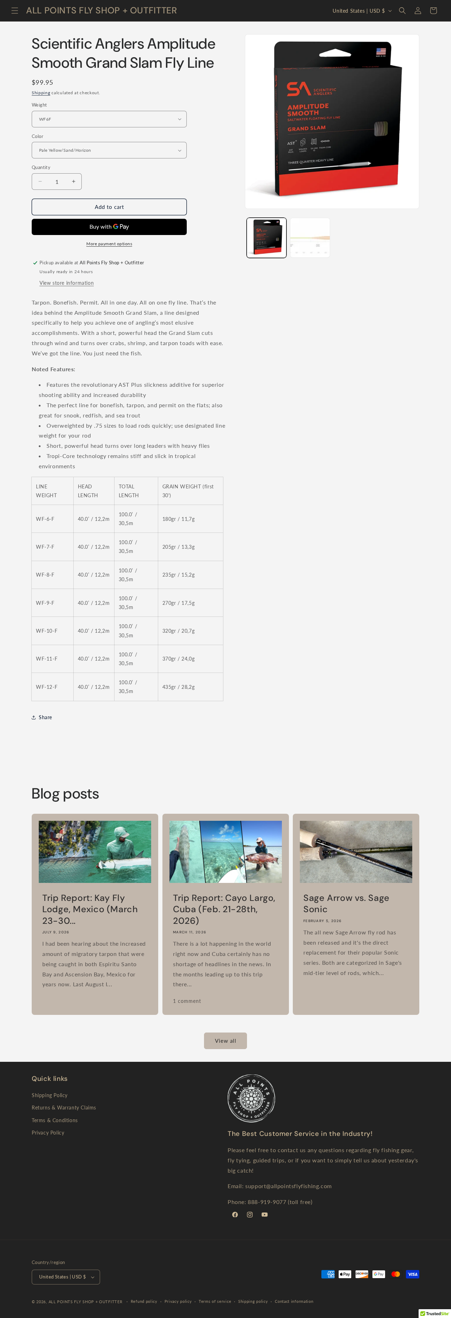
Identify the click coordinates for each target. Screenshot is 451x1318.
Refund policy (144, 1301)
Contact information (294, 1301)
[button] (15, 10)
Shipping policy (253, 1301)
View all (225, 1040)
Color (37, 136)
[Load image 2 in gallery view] (310, 238)
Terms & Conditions (55, 1120)
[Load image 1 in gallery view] (266, 238)
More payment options (109, 243)
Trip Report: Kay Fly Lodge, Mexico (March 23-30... (90, 909)
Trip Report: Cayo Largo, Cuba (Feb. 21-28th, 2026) (224, 909)
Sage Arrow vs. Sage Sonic (346, 903)
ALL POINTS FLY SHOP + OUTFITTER (86, 1301)
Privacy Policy (48, 1133)
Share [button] (45, 717)
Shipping (41, 92)
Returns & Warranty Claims (64, 1108)
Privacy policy (178, 1301)
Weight (39, 105)
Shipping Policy (50, 1095)
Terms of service (215, 1301)
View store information (66, 283)
